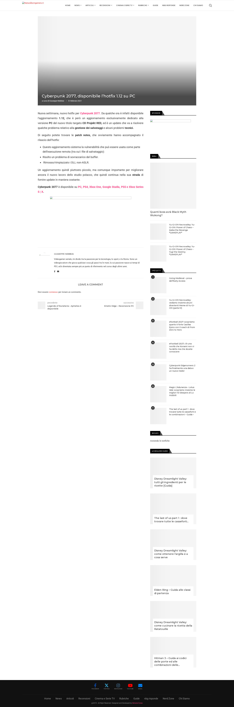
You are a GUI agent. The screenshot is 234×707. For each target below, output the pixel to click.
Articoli (89, 5)
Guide (155, 5)
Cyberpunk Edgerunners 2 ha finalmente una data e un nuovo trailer (182, 368)
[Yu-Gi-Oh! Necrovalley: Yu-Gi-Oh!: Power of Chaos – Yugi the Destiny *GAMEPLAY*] (158, 253)
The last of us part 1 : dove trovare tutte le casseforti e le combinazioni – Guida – (182, 412)
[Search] (210, 5)
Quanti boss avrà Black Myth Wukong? (168, 213)
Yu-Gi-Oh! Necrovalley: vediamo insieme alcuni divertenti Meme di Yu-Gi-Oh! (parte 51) (181, 304)
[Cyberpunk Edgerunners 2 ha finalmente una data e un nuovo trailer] (158, 372)
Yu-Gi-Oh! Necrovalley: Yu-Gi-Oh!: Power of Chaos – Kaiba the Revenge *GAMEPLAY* (182, 228)
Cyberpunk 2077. (90, 113)
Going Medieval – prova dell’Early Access (180, 279)
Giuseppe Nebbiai (56, 101)
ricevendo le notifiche (160, 441)
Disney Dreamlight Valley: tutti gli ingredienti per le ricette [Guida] (170, 482)
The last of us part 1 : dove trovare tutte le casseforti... (171, 520)
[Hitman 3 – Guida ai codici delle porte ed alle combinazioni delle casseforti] (173, 652)
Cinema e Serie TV (124, 5)
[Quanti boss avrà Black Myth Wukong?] (173, 186)
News (77, 5)
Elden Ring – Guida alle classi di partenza (172, 591)
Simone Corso (137, 703)
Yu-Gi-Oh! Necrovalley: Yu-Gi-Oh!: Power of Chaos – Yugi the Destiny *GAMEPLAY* (182, 250)
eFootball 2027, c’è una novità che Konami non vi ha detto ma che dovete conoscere (181, 347)
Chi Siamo (198, 5)
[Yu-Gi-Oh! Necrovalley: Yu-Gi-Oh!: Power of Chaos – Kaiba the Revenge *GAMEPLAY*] (158, 231)
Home (67, 5)
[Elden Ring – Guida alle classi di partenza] (173, 580)
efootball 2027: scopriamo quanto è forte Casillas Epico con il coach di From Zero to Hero (182, 326)
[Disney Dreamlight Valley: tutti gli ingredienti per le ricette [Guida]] (173, 473)
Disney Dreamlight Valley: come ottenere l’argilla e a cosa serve (171, 554)
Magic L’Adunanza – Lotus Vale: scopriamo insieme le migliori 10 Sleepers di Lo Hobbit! (182, 391)
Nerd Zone (184, 5)
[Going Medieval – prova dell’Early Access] (158, 285)
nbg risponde (168, 5)
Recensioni (105, 5)
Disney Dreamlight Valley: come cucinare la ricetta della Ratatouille (173, 626)
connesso (53, 292)
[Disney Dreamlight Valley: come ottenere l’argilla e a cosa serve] (173, 544)
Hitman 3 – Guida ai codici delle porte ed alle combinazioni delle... (170, 661)
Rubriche (142, 5)
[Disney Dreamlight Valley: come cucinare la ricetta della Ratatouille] (173, 616)
